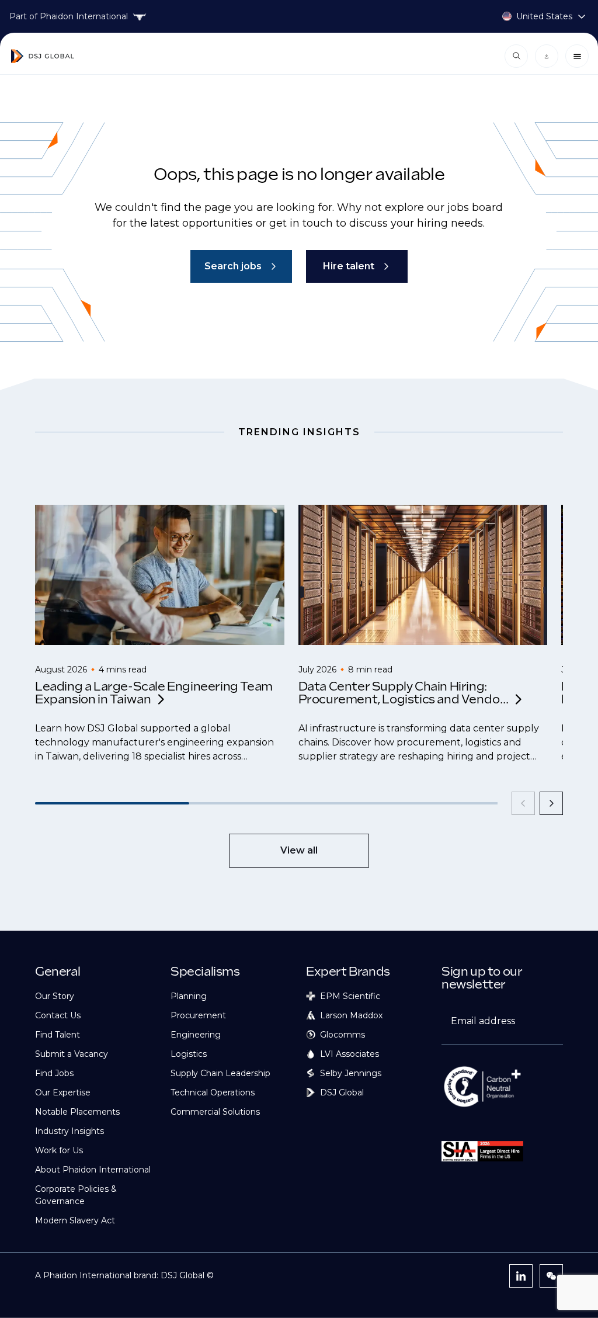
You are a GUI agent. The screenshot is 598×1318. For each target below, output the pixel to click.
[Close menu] (577, 56)
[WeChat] (551, 1276)
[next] (551, 803)
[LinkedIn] (521, 1276)
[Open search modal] (516, 56)
